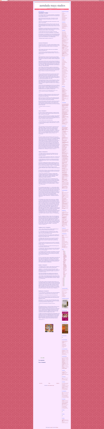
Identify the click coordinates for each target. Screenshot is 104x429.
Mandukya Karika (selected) (64, 15)
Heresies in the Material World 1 (64, 73)
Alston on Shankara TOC (64, 28)
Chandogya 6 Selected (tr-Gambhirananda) (64, 94)
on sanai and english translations (65, 389)
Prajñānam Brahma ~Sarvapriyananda (65, 266)
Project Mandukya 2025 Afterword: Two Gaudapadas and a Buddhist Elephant (65, 187)
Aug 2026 (64, 251)
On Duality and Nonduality (64, 67)
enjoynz (51, 427)
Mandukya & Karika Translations (64, 188)
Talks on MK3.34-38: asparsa (64, 171)
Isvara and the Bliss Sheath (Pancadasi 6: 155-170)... (65, 260)
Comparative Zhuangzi (64, 371)
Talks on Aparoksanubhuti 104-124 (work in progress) (65, 208)
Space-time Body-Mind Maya (64, 62)
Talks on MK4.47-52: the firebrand (65, 180)
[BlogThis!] (41, 357)
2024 (63, 278)
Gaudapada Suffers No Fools (64, 223)
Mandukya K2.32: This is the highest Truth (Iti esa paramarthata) (65, 153)
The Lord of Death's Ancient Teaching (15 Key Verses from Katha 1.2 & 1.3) (65, 104)
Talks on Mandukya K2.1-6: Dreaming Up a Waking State (65, 145)
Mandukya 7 (63, 14)
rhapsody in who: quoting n (64, 345)
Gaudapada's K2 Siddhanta (64, 219)
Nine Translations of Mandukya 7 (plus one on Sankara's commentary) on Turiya (65, 215)
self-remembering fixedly (64, 406)
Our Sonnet (64, 271)
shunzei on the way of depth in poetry (65, 396)
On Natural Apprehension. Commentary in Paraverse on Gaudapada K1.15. (64, 217)
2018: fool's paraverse (64, 245)
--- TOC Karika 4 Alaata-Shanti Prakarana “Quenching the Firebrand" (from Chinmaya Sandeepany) (65, 174)
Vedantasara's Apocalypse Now (64, 230)
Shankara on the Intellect (64, 33)
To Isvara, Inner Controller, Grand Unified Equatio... (64, 255)
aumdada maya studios (52, 5)
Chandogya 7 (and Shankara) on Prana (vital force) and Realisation (65, 95)
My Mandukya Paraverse (64, 130)
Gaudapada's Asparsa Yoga (64, 224)
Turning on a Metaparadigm (64, 274)
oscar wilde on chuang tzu (64, 373)
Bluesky (50, 9)
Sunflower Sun (63, 82)
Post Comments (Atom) (51, 385)
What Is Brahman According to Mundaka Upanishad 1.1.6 (64, 113)
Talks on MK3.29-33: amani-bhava (65, 169)
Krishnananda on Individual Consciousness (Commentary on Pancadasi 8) (65, 53)
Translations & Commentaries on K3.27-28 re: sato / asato (65, 166)
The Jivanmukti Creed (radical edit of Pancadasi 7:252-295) (65, 51)
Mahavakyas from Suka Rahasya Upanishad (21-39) (65, 265)
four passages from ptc (64, 346)
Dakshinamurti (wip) (63, 19)
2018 (63, 282)
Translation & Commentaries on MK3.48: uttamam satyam (64, 172)
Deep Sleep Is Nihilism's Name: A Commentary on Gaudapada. (65, 222)
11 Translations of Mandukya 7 (64, 134)
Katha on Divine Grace (64, 108)
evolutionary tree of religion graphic (65, 402)
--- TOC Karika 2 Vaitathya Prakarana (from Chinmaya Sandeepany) (65, 144)
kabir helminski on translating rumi (65, 386)
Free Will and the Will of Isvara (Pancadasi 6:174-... (65, 258)
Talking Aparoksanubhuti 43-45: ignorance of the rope (64, 201)
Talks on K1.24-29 (63, 143)
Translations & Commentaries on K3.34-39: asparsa (65, 170)
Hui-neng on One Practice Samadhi (65, 357)
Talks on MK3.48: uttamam (64, 173)
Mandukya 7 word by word (64, 133)
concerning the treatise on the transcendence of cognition (64, 368)
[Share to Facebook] (43, 357)
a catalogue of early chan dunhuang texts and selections (65, 363)
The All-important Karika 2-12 (64, 218)
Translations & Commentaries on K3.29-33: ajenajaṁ (65, 168)
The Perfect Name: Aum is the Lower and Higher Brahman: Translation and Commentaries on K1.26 (65, 142)
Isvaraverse (64, 272)
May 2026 (64, 253)
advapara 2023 (63, 238)
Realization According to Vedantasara (65, 229)
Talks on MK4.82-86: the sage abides (65, 182)
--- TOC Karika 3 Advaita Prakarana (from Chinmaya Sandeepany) (65, 158)
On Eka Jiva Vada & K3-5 (64, 220)
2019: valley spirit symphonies (64, 241)
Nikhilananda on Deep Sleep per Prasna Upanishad (64, 123)
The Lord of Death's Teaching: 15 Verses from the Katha (65, 26)
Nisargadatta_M (62, 9)
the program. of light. (64, 353)
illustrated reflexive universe (64, 354)
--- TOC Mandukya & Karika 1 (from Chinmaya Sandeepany (65, 131)
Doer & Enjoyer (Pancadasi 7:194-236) (65, 49)
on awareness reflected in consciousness (64, 342)
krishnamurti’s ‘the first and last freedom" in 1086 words (64, 403)
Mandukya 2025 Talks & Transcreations (64, 91)
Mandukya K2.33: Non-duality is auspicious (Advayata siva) (64, 155)
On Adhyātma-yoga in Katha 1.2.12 (65, 107)
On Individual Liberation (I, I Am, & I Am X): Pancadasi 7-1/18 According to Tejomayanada (65, 117)
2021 (63, 280)
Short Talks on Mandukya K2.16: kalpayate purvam (65, 152)
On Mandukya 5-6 (63, 226)
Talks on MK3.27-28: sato (64, 167)
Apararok (63, 191)
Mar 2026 (64, 275)
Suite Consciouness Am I (64, 72)
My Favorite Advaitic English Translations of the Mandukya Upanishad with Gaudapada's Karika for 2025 (65, 129)
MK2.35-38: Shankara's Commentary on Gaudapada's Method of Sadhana (65, 156)
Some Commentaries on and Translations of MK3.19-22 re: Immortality (64, 163)
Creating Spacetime (63, 81)
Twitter (40, 9)
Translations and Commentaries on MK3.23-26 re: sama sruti (65, 165)
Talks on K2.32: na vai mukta (64, 154)
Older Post (57, 383)
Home (49, 383)
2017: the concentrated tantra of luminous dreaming (64, 246)
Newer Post (40, 383)
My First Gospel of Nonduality (64, 76)
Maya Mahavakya (63, 66)
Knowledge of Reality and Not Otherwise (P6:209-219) (64, 45)
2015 (63, 284)
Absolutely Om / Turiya (65, 273)
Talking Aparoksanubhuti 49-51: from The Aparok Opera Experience (65, 203)
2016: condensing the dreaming (64, 247)
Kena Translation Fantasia (64, 93)
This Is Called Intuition (64, 61)
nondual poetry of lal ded (64, 293)
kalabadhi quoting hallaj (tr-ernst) (65, 388)
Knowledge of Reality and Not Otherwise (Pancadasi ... (65, 256)
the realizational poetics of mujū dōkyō (65, 397)
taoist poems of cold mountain (64, 292)
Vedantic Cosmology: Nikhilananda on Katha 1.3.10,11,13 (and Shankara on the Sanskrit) (65, 105)
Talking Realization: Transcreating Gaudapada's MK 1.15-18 (65, 137)
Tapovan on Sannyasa (64, 32)
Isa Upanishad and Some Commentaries (64, 115)
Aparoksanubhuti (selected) (64, 18)
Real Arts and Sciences (64, 77)
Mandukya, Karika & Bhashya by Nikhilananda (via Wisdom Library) (65, 127)
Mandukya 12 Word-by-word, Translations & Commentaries (64, 140)
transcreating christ (63, 296)
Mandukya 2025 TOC (64, 23)
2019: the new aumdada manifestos (65, 242)
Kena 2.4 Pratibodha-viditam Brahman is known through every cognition (65, 114)
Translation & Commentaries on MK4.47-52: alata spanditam (64, 179)
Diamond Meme (63, 63)
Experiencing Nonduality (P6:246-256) (65, 46)
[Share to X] (42, 357)
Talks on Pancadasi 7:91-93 (64, 69)
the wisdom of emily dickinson (64, 407)
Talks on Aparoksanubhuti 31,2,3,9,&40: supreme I (64, 198)
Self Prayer (63, 236)
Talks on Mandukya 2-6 (64, 132)
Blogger (57, 427)
